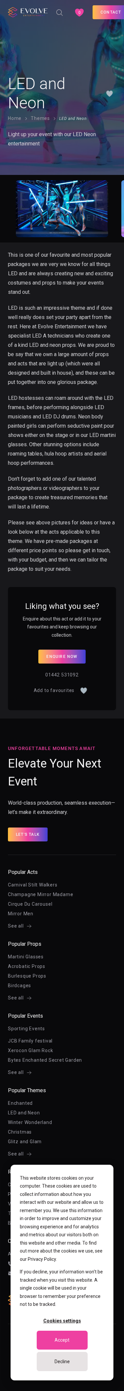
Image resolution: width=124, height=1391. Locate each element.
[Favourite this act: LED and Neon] (109, 93)
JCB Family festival (30, 1040)
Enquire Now (61, 656)
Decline (62, 1361)
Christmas (20, 1132)
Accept (62, 1340)
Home (14, 118)
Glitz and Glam (25, 1141)
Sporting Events (26, 1028)
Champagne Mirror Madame (40, 894)
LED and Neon (24, 1112)
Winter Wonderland (30, 1122)
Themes (40, 118)
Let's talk (28, 834)
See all (16, 926)
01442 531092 (62, 674)
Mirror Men (20, 913)
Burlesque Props (27, 976)
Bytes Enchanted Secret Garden (45, 1060)
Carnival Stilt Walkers (33, 884)
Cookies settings (62, 1320)
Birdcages (19, 985)
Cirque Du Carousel (30, 904)
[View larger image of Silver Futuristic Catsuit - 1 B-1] (62, 208)
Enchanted (20, 1103)
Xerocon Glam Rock (30, 1050)
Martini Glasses (26, 956)
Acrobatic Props (26, 966)
